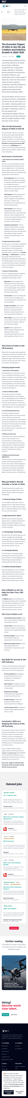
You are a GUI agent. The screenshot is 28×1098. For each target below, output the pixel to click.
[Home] (2, 12)
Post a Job (5, 1014)
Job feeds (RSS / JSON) (7, 1059)
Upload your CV (5, 1057)
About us (4, 1066)
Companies (4, 1048)
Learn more (14, 1014)
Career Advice (8, 11)
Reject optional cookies (19, 1092)
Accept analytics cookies (8, 1092)
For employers (18, 1048)
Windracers (11, 828)
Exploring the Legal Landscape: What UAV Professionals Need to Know (13, 985)
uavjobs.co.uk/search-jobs (9, 753)
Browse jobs (5, 1046)
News (18, 56)
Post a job (17, 1046)
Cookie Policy (7, 1088)
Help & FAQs (5, 1069)
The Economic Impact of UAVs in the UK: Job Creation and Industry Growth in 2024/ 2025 (20, 12)
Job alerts (4, 1054)
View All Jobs (14, 928)
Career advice (5, 1051)
